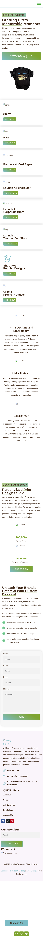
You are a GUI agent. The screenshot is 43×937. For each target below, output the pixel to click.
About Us (7, 795)
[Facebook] (3, 821)
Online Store (10, 916)
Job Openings (9, 805)
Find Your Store (11, 910)
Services (7, 800)
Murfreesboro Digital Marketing (13, 871)
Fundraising (8, 810)
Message (6, 689)
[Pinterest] (12, 821)
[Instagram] (8, 821)
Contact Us (8, 815)
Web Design (32, 871)
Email (5, 665)
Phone (5, 677)
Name (5, 654)
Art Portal (9, 903)
